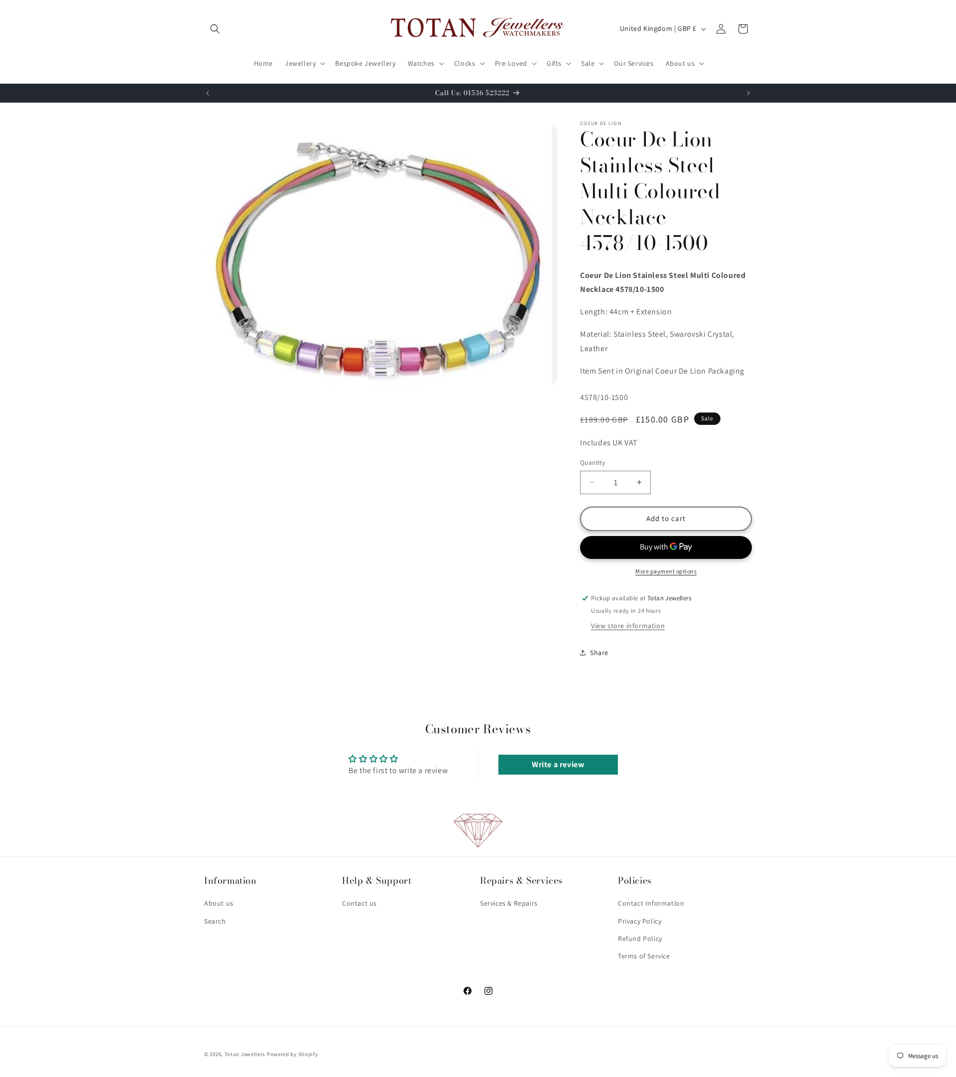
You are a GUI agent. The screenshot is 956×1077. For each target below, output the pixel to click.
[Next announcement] (748, 93)
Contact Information (651, 903)
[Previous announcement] (208, 93)
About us (219, 903)
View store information (628, 625)
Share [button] (599, 652)
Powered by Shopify (292, 1054)
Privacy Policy (639, 921)
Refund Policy (640, 938)
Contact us (359, 903)
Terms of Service (644, 955)
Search (215, 921)
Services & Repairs (509, 903)
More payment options (666, 571)
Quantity (592, 462)
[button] (215, 29)
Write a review (558, 764)
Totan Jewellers (245, 1054)
